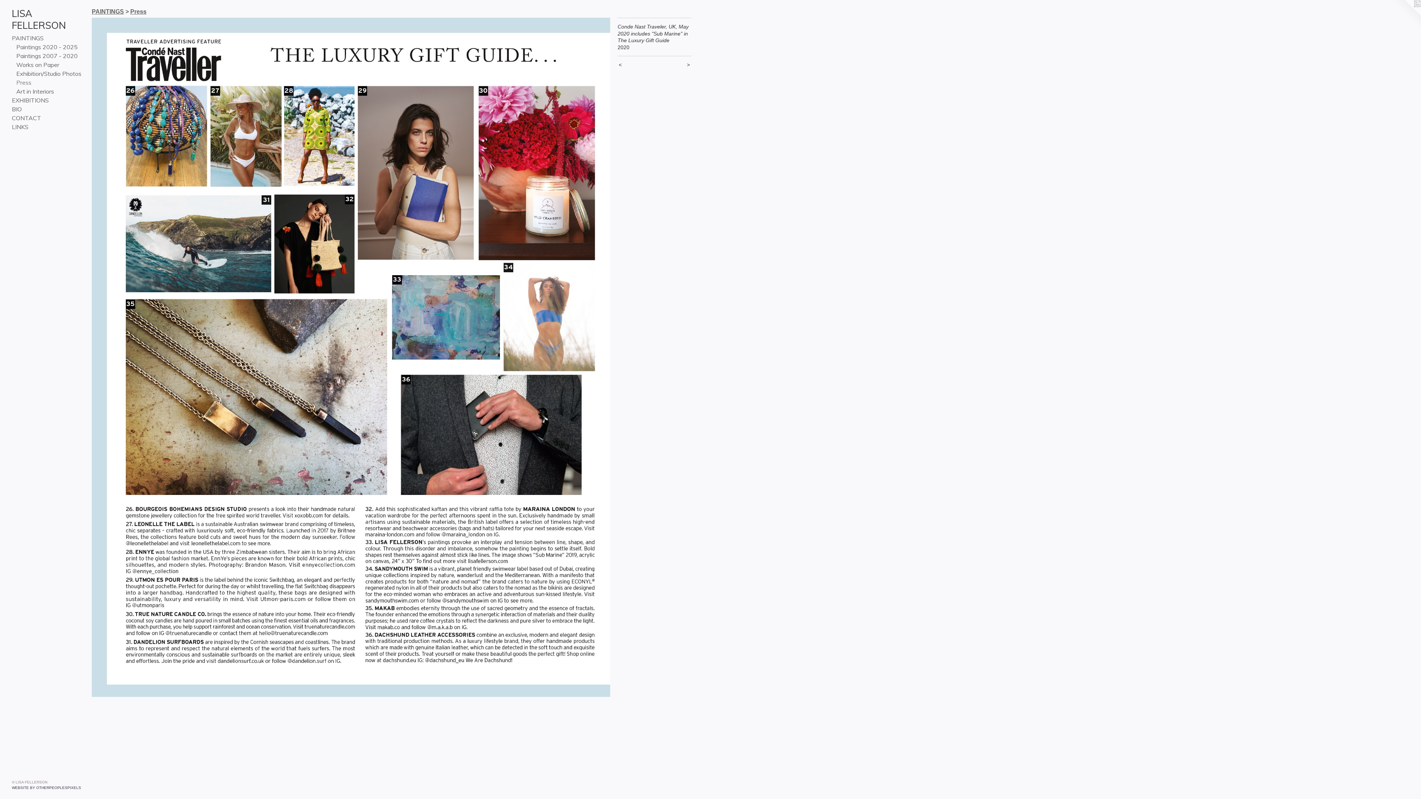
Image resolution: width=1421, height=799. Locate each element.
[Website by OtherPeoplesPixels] (1406, 15)
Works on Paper (37, 64)
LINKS (20, 127)
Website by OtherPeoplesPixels (46, 788)
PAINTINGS (28, 38)
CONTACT (26, 118)
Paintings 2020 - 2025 (47, 47)
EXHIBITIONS (30, 100)
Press (23, 82)
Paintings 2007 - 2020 (47, 56)
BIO (17, 109)
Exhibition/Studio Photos (48, 73)
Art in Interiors (35, 91)
